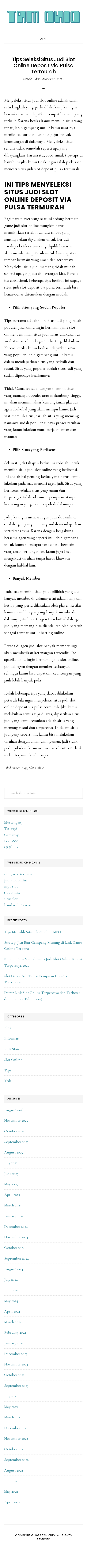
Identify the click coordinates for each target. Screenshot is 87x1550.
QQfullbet (12, 847)
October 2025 (14, 1131)
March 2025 (12, 1205)
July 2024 (11, 1279)
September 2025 (16, 1141)
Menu (43, 39)
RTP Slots (11, 1049)
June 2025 (11, 1173)
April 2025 (12, 1194)
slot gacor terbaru (18, 874)
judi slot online (16, 880)
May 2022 (11, 1491)
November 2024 (16, 1237)
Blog (24, 767)
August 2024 (13, 1269)
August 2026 (13, 1110)
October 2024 (14, 1247)
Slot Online (36, 767)
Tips (7, 1070)
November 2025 (16, 1120)
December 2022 (15, 1428)
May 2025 (11, 1184)
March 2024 (13, 1321)
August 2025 (13, 1152)
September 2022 (16, 1459)
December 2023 (15, 1353)
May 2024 (11, 1300)
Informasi (11, 1038)
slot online (12, 892)
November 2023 (16, 1364)
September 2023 (16, 1385)
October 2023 (14, 1374)
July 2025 (11, 1162)
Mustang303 (13, 822)
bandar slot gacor (17, 904)
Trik (7, 1080)
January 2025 (13, 1216)
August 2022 (13, 1470)
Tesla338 (10, 828)
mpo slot (11, 886)
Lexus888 (11, 841)
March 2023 (12, 1417)
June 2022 (11, 1481)
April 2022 (12, 1502)
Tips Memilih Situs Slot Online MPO (32, 931)
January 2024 (14, 1343)
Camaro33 (12, 834)
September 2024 (16, 1258)
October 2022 (14, 1449)
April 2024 (12, 1311)
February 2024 (15, 1332)
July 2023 (11, 1396)
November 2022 (16, 1438)
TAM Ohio (43, 16)
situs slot (11, 898)
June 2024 (11, 1290)
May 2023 (11, 1406)
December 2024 (16, 1226)
